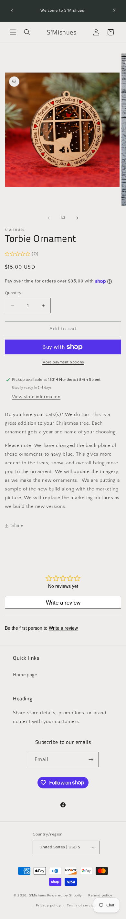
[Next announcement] (114, 11)
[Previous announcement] (12, 11)
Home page (25, 674)
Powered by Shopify (64, 895)
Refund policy (100, 895)
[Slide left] (49, 218)
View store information (36, 397)
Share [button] (17, 525)
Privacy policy (48, 905)
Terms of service (81, 905)
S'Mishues (37, 895)
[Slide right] (77, 218)
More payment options (63, 362)
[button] (13, 32)
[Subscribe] (91, 759)
